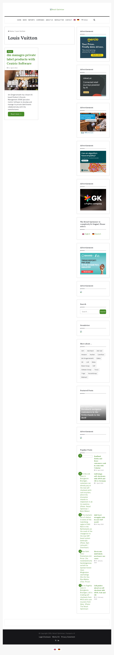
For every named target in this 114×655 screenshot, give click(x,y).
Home (19, 20)
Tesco (96, 370)
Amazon (84, 354)
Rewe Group (85, 366)
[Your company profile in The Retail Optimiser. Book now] (93, 292)
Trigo (83, 373)
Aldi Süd (99, 351)
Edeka (99, 358)
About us (49, 20)
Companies (40, 20)
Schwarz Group (86, 370)
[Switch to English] (55, 649)
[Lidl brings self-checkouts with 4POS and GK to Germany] (86, 492)
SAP (94, 366)
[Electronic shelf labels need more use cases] (86, 566)
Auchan (92, 354)
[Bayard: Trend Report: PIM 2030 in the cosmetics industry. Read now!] (93, 263)
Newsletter (59, 20)
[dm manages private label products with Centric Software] (21, 80)
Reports (31, 20)
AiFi (82, 351)
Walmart (84, 377)
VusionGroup (92, 373)
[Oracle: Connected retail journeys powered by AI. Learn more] (93, 85)
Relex (94, 362)
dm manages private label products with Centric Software (21, 59)
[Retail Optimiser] (57, 9)
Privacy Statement (68, 637)
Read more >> (16, 114)
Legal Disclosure (45, 637)
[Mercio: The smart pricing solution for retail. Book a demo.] (93, 47)
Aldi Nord (90, 351)
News (25, 20)
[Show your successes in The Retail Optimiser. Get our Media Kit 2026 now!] (93, 438)
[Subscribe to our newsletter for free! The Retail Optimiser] (93, 331)
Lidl (87, 362)
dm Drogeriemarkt (87, 358)
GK (82, 362)
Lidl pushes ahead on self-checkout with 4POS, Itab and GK (100, 590)
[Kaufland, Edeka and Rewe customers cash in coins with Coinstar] (86, 459)
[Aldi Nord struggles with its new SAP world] (86, 531)
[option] (93, 408)
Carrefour (101, 354)
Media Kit (56, 637)
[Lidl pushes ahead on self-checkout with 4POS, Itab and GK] (86, 597)
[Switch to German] (78, 20)
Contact (68, 20)
